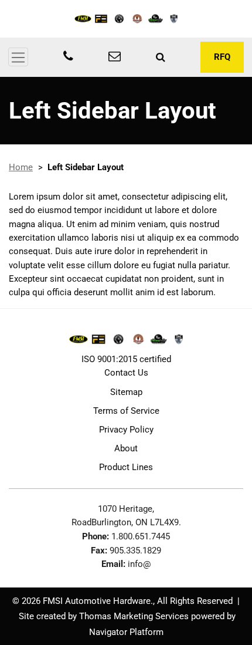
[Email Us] (114, 57)
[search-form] (160, 57)
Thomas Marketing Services (134, 616)
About (126, 448)
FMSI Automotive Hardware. (98, 601)
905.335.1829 (135, 550)
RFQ (222, 57)
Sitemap (126, 392)
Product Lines (126, 467)
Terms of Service (126, 411)
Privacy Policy (126, 429)
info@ (139, 564)
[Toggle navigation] (18, 57)
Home (21, 167)
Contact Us (126, 372)
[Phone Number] (68, 57)
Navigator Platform (126, 632)
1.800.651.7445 (140, 536)
